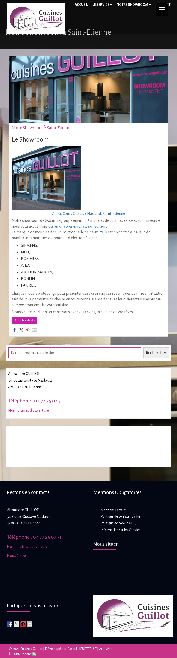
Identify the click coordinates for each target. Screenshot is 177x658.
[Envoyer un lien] (34, 330)
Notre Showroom (133, 4)
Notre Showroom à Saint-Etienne (41, 127)
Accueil (81, 4)
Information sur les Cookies (120, 530)
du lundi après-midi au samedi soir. (77, 226)
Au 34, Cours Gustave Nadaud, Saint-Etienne (88, 214)
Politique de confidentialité (120, 516)
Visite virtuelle (26, 320)
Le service (101, 4)
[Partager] (14, 330)
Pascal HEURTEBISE (82, 649)
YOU (103, 232)
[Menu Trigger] (162, 9)
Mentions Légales (114, 510)
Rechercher (156, 352)
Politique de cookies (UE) (118, 523)
